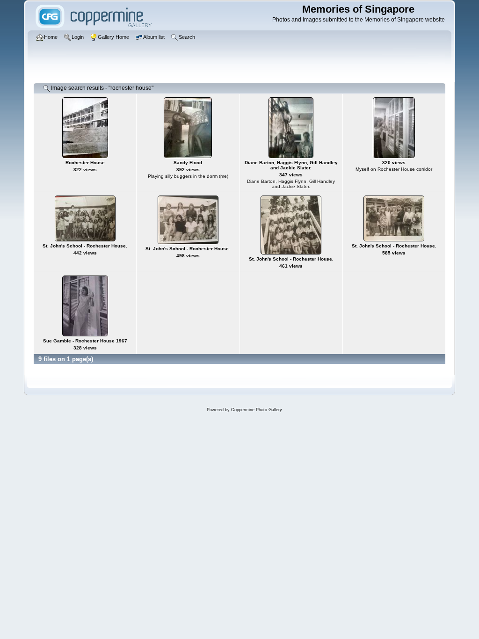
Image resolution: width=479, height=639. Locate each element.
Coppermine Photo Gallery (256, 409)
